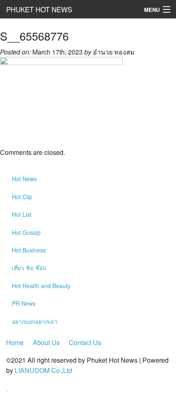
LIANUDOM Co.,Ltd (43, 370)
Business (29, 250)
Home (15, 342)
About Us (46, 342)
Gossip (26, 232)
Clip (22, 197)
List (22, 214)
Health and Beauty (41, 286)
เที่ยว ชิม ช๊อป (29, 267)
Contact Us (85, 342)
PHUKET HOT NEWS (39, 9)
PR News (24, 303)
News (24, 179)
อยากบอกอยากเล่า (34, 321)
